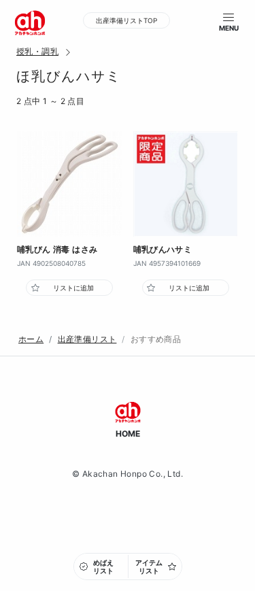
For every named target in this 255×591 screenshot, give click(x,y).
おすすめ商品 (156, 339)
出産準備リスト (87, 339)
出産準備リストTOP (126, 20)
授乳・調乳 (37, 51)
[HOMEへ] (30, 21)
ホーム (31, 339)
